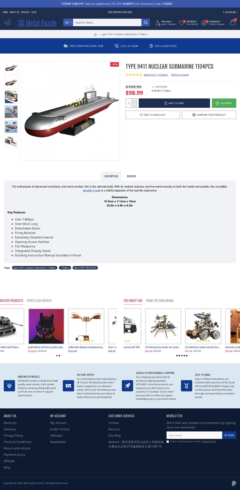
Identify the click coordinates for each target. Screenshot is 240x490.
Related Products (11, 301)
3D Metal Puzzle (37, 22)
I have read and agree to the (193, 441)
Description (111, 176)
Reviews (131, 176)
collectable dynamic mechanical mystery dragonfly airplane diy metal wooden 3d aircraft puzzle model (98, 347)
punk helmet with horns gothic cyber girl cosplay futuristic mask (58, 347)
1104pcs (65, 267)
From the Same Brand (159, 301)
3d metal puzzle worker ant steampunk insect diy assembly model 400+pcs (142, 347)
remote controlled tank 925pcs (15, 347)
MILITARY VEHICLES (85, 267)
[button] (57, 355)
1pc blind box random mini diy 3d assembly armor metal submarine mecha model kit (182, 347)
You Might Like (133, 301)
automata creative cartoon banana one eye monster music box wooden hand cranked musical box (222, 347)
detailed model (91, 190)
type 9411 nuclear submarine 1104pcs (35, 267)
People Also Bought (39, 301)
